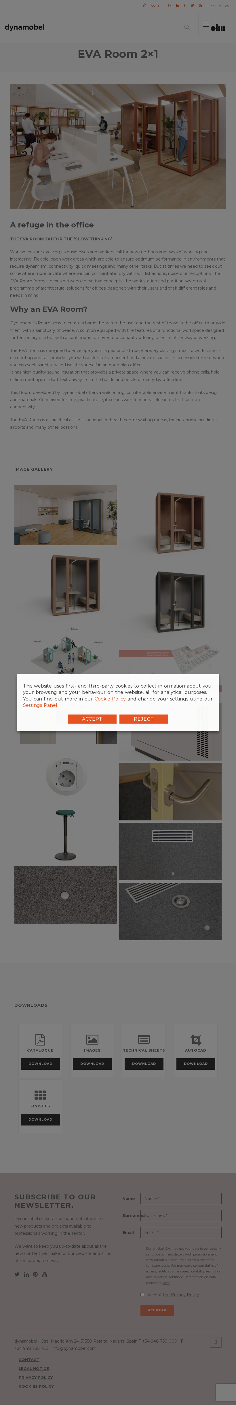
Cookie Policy (110, 699)
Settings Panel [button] (40, 705)
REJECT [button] (144, 718)
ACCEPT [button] (92, 718)
